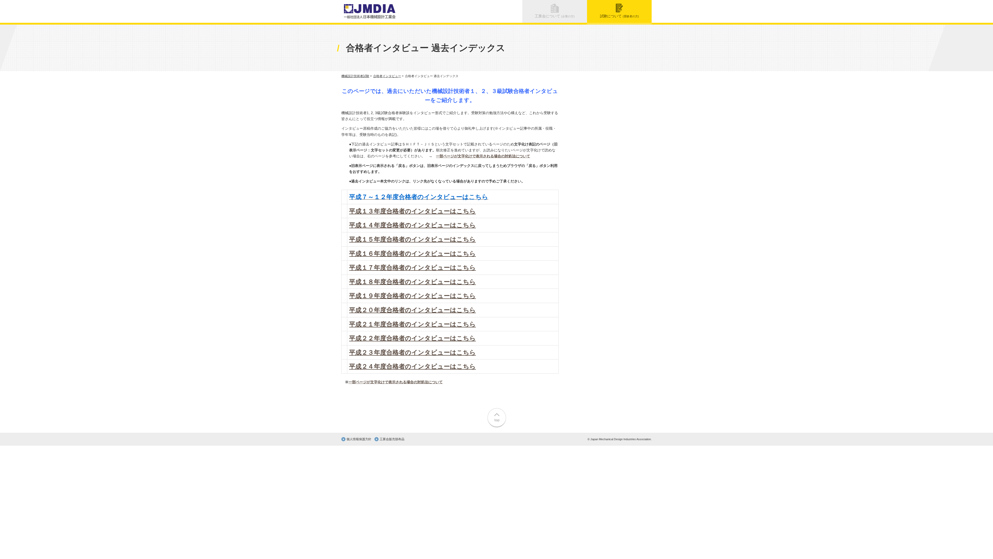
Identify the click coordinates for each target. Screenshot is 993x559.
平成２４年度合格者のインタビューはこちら (412, 366)
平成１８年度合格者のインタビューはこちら (412, 281)
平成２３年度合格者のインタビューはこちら (412, 352)
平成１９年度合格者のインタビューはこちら (412, 295)
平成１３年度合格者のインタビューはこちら (412, 211)
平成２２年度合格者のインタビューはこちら (412, 338)
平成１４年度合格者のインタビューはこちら (412, 225)
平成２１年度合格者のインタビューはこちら (412, 324)
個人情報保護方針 (359, 439)
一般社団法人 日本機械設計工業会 (370, 11)
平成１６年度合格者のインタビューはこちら (412, 253)
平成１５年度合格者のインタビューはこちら (412, 239)
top (496, 417)
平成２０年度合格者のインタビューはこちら (412, 309)
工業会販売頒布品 (392, 439)
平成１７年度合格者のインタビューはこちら (412, 267)
